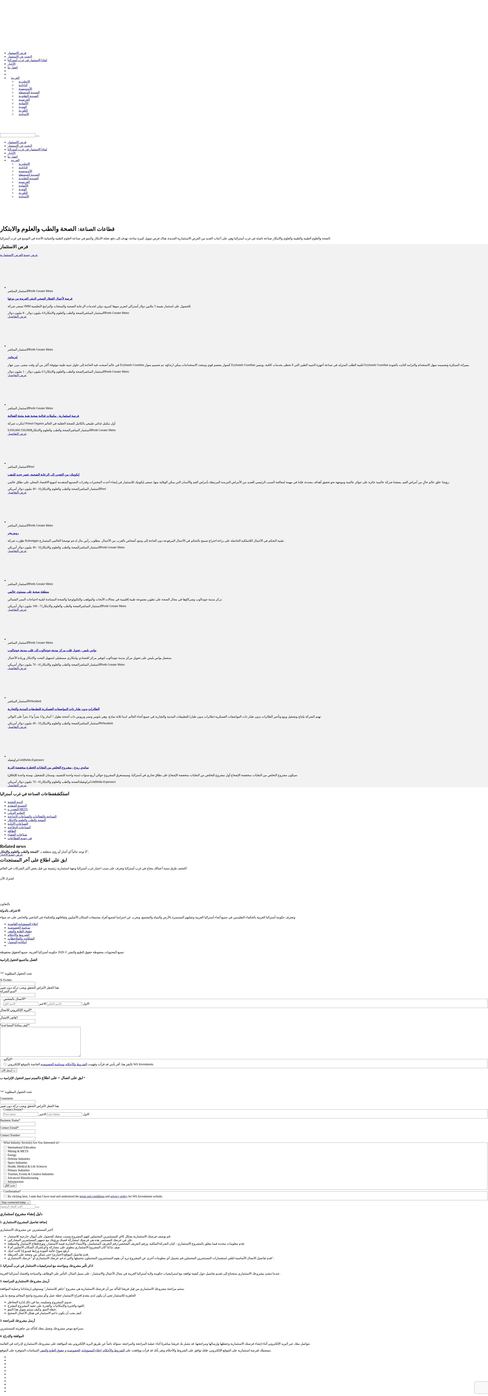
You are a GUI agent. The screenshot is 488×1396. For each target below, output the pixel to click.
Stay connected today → (15, 1202)
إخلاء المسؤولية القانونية (23, 924)
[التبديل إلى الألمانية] (9, 1380)
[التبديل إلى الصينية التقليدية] (9, 1374)
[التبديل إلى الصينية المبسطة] (9, 1370)
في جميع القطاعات (20, 838)
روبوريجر (13, 533)
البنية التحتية (15, 802)
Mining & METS (18, 1151)
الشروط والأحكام (18, 934)
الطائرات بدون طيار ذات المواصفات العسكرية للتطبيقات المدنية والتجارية (54, 709)
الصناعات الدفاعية (19, 827)
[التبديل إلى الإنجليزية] (9, 1356)
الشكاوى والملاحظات (21, 938)
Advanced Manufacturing (22, 1177)
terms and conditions (92, 1196)
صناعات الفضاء (17, 834)
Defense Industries (19, 1158)
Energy (12, 1155)
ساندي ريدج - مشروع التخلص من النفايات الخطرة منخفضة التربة (48, 767)
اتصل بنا (13, 67)
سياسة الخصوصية (19, 927)
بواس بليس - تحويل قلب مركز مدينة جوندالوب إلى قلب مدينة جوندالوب (52, 650)
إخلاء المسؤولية (91, 1350)
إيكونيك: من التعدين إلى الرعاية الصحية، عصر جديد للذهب (43, 474)
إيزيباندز (12, 357)
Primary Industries (19, 1170)
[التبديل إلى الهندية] (9, 1384)
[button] (37, 136)
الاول (86, 1003)
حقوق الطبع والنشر (20, 931)
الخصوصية (73, 1350)
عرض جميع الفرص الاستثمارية (19, 255)
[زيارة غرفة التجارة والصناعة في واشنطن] (25, 219)
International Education (22, 1147)
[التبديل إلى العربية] (9, 1367)
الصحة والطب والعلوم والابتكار (27, 820)
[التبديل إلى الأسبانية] (9, 1391)
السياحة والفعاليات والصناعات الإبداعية (32, 816)
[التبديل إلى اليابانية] (9, 1360)
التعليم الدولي (16, 812)
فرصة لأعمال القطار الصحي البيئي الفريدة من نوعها (40, 298)
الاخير (42, 1003)
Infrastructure (16, 1181)
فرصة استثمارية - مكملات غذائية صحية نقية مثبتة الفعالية (43, 415)
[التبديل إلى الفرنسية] (9, 1377)
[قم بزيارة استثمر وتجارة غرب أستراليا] (80, 219)
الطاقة (12, 831)
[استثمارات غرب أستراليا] (40, 12)
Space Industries (17, 1162)
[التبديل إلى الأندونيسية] (9, 1363)
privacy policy (119, 1196)
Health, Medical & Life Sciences (27, 1166)
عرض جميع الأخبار (11, 854)
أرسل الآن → (8, 1070)
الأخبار (11, 63)
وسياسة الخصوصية (53, 1064)
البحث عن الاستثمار (20, 56)
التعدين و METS (18, 809)
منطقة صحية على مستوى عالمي (28, 591)
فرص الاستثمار (17, 53)
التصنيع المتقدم (17, 805)
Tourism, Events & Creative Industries (31, 1174)
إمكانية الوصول (17, 942)
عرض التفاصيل (17, 316)
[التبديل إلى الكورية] (9, 1387)
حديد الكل (10, 1185)
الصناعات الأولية (18, 823)
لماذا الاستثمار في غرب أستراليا (27, 60)
